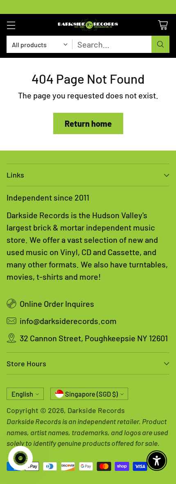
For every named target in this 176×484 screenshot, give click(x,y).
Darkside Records (96, 410)
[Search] (160, 44)
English (22, 394)
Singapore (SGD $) (91, 394)
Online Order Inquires (57, 303)
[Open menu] (10, 24)
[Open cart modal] (162, 24)
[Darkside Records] (88, 25)
